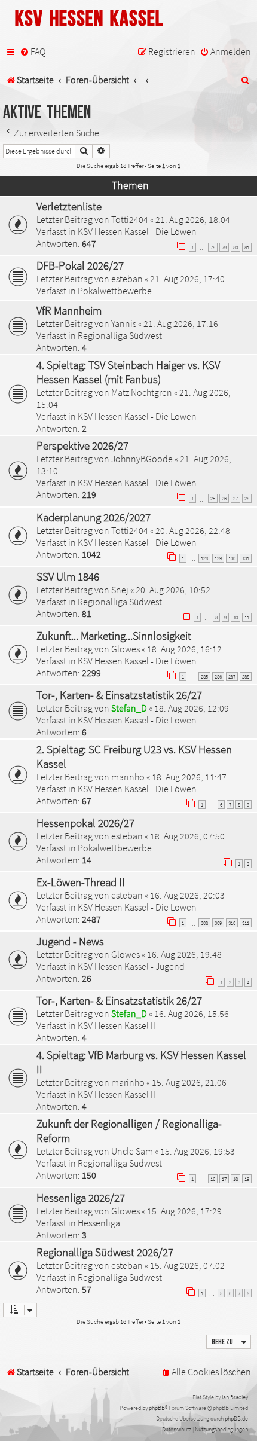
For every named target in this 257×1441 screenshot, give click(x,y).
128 (204, 558)
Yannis (123, 323)
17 (224, 1179)
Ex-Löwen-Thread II (80, 882)
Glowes (125, 649)
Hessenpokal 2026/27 (85, 823)
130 (231, 558)
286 (218, 676)
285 (204, 676)
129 (218, 558)
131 (245, 558)
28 (246, 498)
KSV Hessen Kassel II (116, 1025)
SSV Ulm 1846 (67, 576)
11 (246, 617)
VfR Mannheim (69, 310)
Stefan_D (129, 708)
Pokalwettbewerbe (115, 291)
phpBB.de (236, 1418)
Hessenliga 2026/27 (80, 1197)
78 (212, 247)
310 (231, 923)
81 (246, 247)
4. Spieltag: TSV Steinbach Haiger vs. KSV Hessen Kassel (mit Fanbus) (128, 372)
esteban (127, 279)
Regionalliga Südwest (120, 335)
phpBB (157, 1408)
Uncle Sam (132, 1151)
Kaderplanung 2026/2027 (93, 517)
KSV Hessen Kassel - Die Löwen (137, 231)
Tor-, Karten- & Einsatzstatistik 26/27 (119, 695)
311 (245, 923)
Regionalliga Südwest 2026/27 (104, 1252)
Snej (119, 590)
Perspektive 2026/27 (82, 445)
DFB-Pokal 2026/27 (80, 265)
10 (235, 617)
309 (218, 923)
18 (235, 1179)
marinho (128, 777)
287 (231, 676)
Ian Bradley (235, 1397)
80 (235, 247)
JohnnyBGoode (142, 459)
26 (224, 498)
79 (224, 247)
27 (235, 498)
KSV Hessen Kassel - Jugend (131, 966)
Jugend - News (70, 941)
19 (246, 1179)
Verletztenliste (69, 206)
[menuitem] (32, 52)
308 (204, 923)
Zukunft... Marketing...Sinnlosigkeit (113, 635)
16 (212, 1179)
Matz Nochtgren (141, 392)
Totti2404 (129, 219)
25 (212, 498)
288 (245, 676)
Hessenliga (99, 1223)
